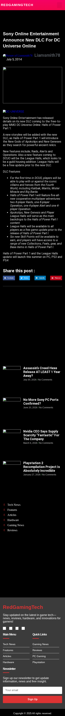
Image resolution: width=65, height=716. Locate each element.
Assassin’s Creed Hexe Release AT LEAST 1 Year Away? (41, 372)
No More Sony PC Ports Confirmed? (40, 401)
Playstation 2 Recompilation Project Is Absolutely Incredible (41, 466)
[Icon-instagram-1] (17, 628)
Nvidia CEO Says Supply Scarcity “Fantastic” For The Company (41, 435)
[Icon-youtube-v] (23, 628)
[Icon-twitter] (10, 628)
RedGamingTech (17, 5)
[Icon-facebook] (4, 628)
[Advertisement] (32, 329)
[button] (59, 5)
